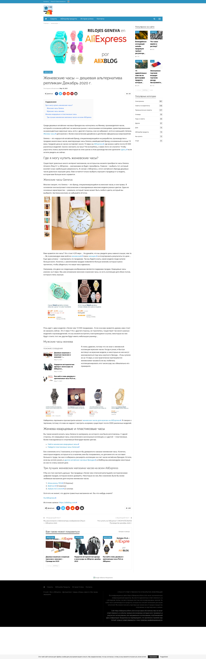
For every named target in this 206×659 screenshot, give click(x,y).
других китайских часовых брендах (79, 460)
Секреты (53, 19)
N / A (137, 32)
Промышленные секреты (143, 110)
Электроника (139, 101)
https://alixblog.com (67, 502)
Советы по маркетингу (142, 105)
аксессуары (48, 72)
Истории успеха (86, 19)
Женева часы (49, 134)
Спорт (137, 141)
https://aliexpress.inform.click (137, 595)
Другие (137, 123)
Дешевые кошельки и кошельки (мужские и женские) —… (62, 355)
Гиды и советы (140, 119)
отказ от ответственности (126, 620)
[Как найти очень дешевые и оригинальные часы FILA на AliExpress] (48, 378)
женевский (76, 256)
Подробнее (164, 657)
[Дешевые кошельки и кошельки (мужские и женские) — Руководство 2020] (48, 355)
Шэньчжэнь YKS (55, 483)
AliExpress (98, 144)
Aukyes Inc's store (55, 489)
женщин (92, 256)
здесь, (123, 149)
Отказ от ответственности (58, 1)
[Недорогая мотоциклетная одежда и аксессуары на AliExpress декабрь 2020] (48, 366)
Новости (153, 32)
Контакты (46, 1)
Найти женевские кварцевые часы (63, 444)
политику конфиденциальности (151, 620)
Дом (136, 127)
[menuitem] (68, 1)
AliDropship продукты (68, 19)
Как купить (138, 136)
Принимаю (153, 657)
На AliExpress (49, 498)
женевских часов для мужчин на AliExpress (101, 420)
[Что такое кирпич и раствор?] (156, 35)
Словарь (138, 114)
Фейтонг (51, 486)
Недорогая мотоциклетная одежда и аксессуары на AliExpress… (64, 367)
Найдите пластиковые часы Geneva (63, 447)
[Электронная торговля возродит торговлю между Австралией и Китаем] (156, 64)
